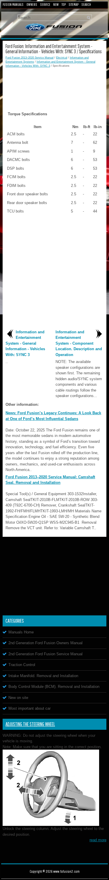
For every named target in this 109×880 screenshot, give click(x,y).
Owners (31, 4)
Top (64, 4)
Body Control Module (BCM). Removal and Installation (53, 686)
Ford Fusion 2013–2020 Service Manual (29, 57)
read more (98, 840)
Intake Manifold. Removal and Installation (43, 676)
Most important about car (29, 708)
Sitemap (73, 4)
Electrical (61, 57)
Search (86, 4)
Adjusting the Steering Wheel (30, 724)
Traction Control (21, 665)
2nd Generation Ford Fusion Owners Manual (45, 643)
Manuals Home (21, 632)
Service (45, 4)
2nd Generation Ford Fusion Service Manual (45, 654)
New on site (18, 697)
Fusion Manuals (13, 4)
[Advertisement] (54, 85)
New (56, 4)
